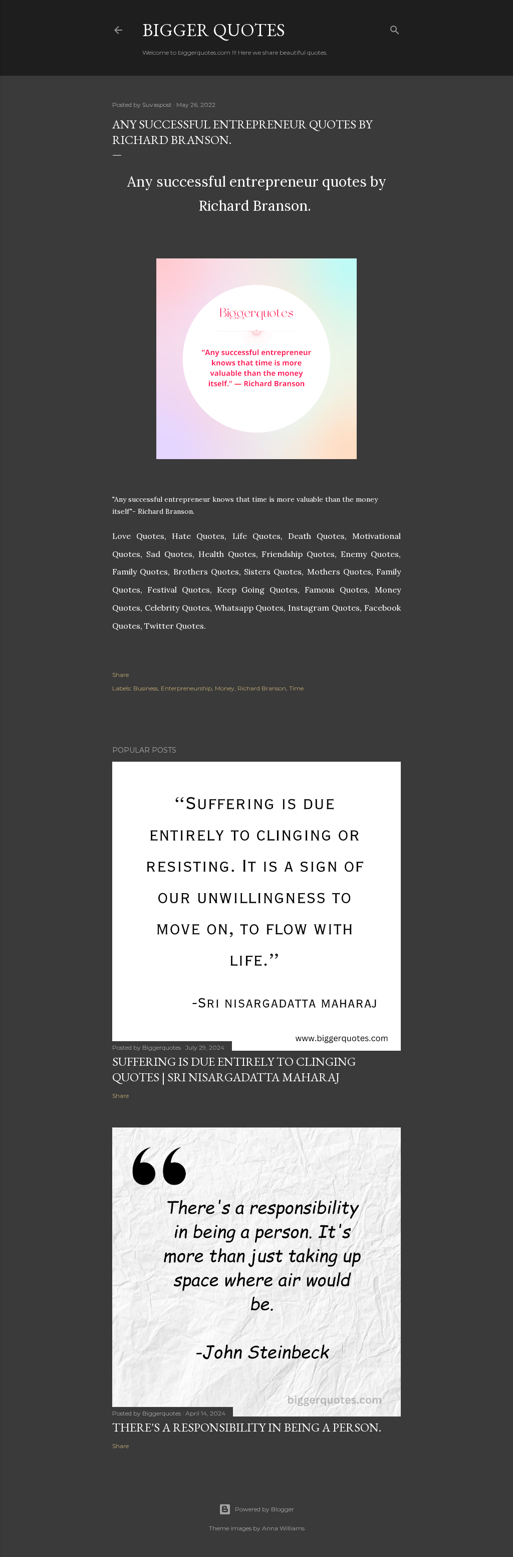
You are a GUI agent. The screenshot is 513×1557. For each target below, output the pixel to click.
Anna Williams (283, 1528)
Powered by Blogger (264, 1509)
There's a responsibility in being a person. (246, 1427)
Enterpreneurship (186, 688)
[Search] (395, 28)
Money (224, 688)
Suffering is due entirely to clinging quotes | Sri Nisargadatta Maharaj (234, 1069)
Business (145, 688)
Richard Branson (261, 688)
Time (296, 688)
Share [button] (120, 674)
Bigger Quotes (213, 30)
